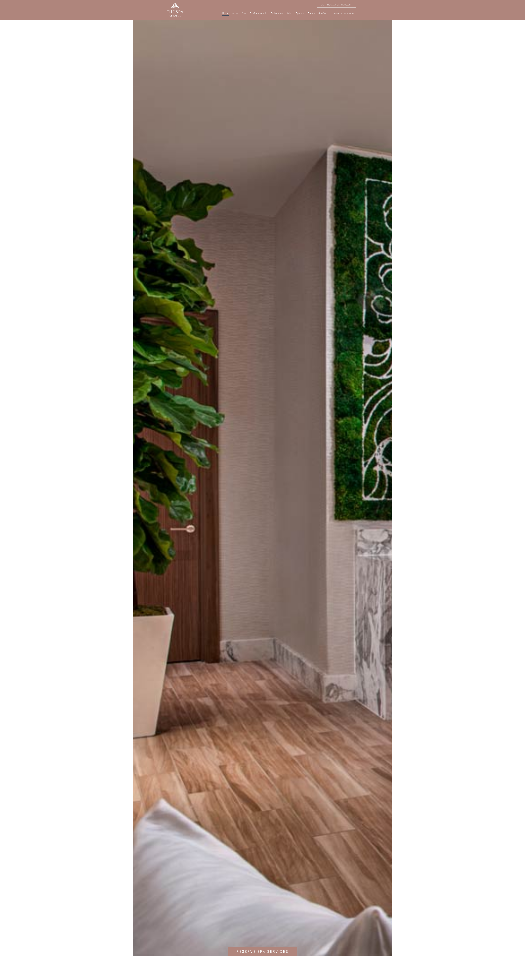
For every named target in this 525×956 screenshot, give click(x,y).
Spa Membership (258, 13)
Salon (289, 13)
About (235, 13)
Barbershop (277, 13)
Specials (300, 13)
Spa (244, 13)
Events (311, 13)
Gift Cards (323, 13)
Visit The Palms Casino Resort (336, 5)
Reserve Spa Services (344, 13)
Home (225, 13)
